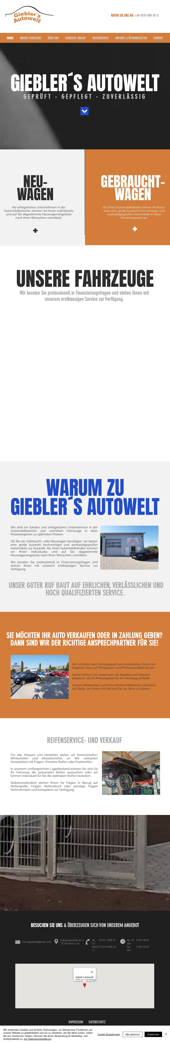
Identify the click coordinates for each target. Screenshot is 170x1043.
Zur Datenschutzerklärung (37, 1039)
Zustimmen (153, 1034)
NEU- (35, 181)
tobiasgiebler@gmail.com (36, 942)
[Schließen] (166, 1034)
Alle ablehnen (133, 1034)
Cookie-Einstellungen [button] (109, 1034)
